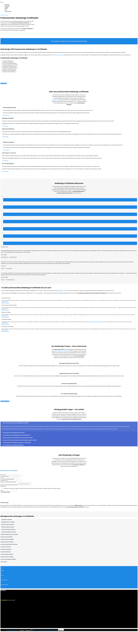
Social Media (17, 215)
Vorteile (6, 7)
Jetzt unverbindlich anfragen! (5, 492)
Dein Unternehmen (4, 476)
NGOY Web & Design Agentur (12, 630)
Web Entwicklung (11, 208)
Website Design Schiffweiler (95, 321)
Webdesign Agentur (62, 290)
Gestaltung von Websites (58, 55)
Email (1, 490)
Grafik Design (11, 201)
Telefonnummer (3, 480)
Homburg (35, 293)
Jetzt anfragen (8, 11)
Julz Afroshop (7, 242)
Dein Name (3, 474)
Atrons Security (8, 206)
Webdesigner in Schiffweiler (62, 351)
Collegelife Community (10, 213)
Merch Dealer (7, 199)
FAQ (6, 10)
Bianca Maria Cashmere (11, 228)
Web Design (17, 201)
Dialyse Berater (8, 235)
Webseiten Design (56, 99)
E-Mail (2, 477)
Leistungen (7, 4)
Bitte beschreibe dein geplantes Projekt (9, 484)
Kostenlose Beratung (4, 401)
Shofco (5, 220)
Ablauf (6, 8)
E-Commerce (5, 201)
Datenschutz (3, 486)
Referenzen (7, 6)
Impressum (22, 630)
